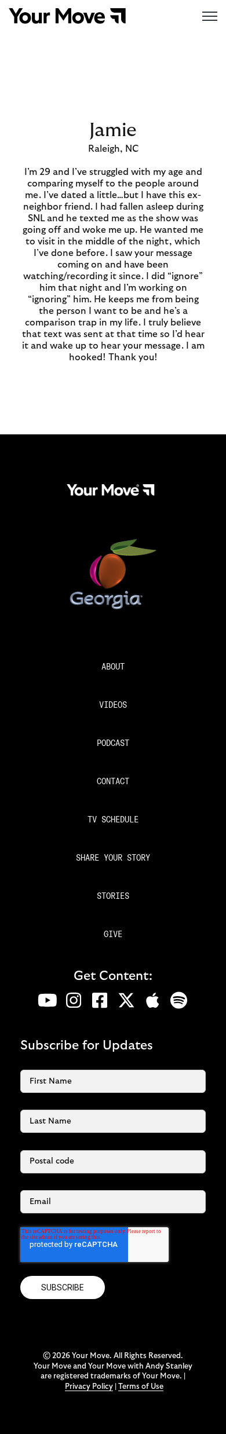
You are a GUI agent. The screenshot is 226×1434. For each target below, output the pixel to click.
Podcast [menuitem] (113, 744)
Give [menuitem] (113, 935)
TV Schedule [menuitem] (113, 820)
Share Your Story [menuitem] (113, 858)
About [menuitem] (113, 667)
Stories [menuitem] (113, 897)
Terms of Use (140, 1387)
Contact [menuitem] (113, 782)
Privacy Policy (89, 1387)
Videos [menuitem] (113, 705)
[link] (67, 15)
